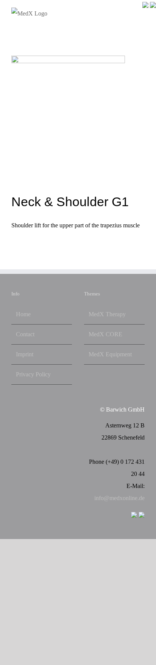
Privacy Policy (33, 374)
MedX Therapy (107, 314)
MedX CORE (105, 334)
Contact (25, 334)
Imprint (24, 354)
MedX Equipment (110, 354)
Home (23, 314)
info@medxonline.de (119, 498)
